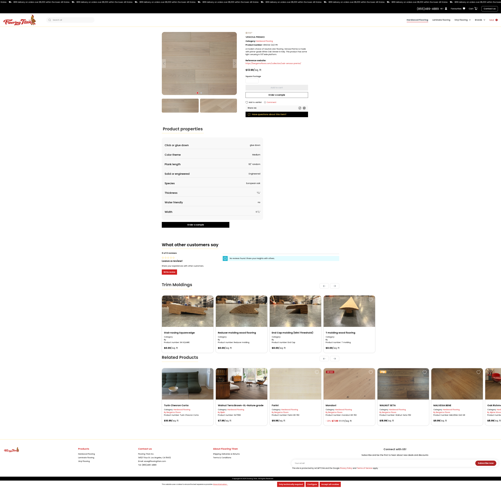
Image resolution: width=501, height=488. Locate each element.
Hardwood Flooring (264, 41)
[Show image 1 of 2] (197, 93)
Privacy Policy (346, 468)
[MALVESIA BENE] (457, 384)
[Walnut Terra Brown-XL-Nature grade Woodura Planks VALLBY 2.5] (241, 384)
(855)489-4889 (428, 9)
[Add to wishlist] (208, 299)
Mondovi (331, 405)
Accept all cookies (330, 484)
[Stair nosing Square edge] (187, 311)
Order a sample (276, 94)
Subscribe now (486, 463)
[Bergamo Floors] (292, 33)
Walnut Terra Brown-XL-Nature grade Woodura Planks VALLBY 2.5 (240, 405)
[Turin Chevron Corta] (187, 384)
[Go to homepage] (20, 20)
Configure (312, 484)
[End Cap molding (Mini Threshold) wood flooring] (295, 311)
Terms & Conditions (222, 457)
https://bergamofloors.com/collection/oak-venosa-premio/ (273, 63)
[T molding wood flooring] (349, 311)
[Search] (49, 20)
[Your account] (446, 8)
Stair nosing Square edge (179, 332)
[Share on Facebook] (300, 108)
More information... (220, 484)
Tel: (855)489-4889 (147, 465)
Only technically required (291, 484)
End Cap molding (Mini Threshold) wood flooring (292, 333)
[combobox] (73, 20)
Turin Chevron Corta (176, 405)
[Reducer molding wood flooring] (241, 311)
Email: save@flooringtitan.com (152, 461)
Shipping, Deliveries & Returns (226, 454)
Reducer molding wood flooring (237, 332)
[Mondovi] (349, 384)
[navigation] (329, 285)
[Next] (235, 63)
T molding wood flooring (340, 332)
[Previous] (164, 63)
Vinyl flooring (84, 461)
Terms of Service (364, 468)
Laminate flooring (86, 457)
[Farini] (295, 384)
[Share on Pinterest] (304, 108)
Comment (271, 102)
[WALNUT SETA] (403, 384)
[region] (199, 72)
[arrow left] (324, 285)
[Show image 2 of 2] (201, 93)
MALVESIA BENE (442, 405)
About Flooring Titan (225, 448)
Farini (275, 405)
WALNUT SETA (388, 405)
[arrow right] (334, 285)
